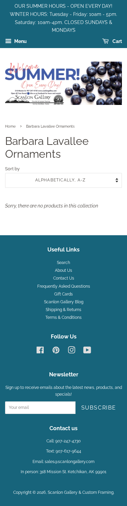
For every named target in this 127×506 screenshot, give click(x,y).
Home (10, 126)
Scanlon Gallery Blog (63, 302)
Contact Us (63, 278)
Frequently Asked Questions (63, 286)
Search (63, 262)
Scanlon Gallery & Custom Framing (80, 492)
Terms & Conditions (63, 317)
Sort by (12, 168)
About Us (63, 270)
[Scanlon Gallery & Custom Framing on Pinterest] (56, 351)
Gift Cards (63, 294)
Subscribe (98, 407)
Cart (116, 41)
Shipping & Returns (63, 309)
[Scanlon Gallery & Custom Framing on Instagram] (71, 351)
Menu (20, 41)
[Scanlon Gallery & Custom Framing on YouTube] (87, 351)
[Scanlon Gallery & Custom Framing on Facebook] (40, 351)
